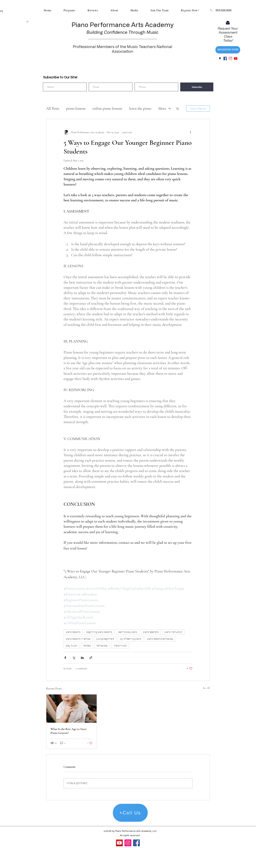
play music (71, 645)
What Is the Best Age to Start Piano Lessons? (69, 731)
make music (120, 645)
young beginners (105, 638)
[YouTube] (235, 58)
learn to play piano (127, 632)
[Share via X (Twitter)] (73, 657)
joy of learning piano (130, 638)
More (162, 108)
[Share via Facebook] (65, 657)
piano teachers (151, 632)
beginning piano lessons (99, 632)
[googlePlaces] (220, 58)
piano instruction (173, 632)
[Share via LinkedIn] (82, 657)
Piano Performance (101, 24)
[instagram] (230, 58)
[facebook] (225, 58)
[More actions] (190, 132)
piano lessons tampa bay (160, 638)
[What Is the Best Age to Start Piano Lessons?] (71, 708)
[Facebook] (136, 842)
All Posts (52, 108)
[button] (177, 108)
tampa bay (102, 645)
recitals (87, 645)
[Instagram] (128, 842)
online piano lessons (107, 108)
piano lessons (76, 108)
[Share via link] (90, 657)
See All (206, 687)
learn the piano (140, 108)
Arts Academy (152, 24)
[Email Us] (228, 22)
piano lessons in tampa (78, 638)
